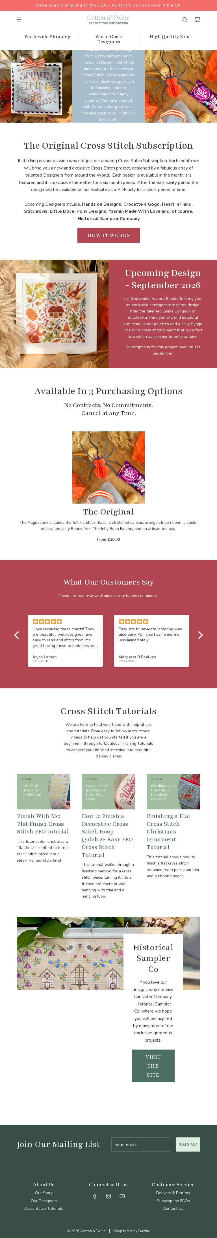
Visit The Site (153, 1066)
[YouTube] (122, 1196)
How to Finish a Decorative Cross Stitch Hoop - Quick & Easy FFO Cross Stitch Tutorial (107, 835)
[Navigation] (19, 19)
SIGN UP (188, 1144)
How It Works (108, 235)
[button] (18, 635)
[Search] (185, 19)
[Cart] (197, 19)
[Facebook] (95, 1196)
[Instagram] (108, 1196)
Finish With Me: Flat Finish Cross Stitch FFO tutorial (43, 823)
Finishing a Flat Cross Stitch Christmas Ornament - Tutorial (168, 831)
